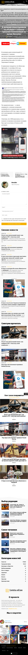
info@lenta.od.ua (12, 608)
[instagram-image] (4, 629)
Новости (4, 21)
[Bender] (7, 37)
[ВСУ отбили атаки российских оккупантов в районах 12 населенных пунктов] (5, 515)
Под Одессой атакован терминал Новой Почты (14, 438)
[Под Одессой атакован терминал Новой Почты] (14, 355)
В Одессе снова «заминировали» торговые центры (5, 175)
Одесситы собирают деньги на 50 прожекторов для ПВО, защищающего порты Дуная (18, 550)
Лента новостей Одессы (11, 645)
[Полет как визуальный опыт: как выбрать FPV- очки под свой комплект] (14, 332)
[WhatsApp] (21, 47)
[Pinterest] (18, 47)
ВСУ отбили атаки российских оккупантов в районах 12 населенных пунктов (18, 514)
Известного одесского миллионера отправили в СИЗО (17, 534)
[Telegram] (15, 616)
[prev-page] (12, 489)
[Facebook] (11, 47)
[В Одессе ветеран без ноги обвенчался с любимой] (14, 472)
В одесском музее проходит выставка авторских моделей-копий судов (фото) (13, 258)
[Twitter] (14, 47)
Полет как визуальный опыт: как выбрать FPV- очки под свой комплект (12, 236)
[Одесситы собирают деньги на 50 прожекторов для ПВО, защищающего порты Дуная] (5, 551)
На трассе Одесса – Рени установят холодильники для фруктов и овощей (21, 175)
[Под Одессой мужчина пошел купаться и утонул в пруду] (5, 543)
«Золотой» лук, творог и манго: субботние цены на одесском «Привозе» (17, 506)
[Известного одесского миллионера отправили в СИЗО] (5, 535)
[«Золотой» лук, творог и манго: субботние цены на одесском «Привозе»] (5, 507)
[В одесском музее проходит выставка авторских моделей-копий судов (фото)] (14, 451)
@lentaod (7, 621)
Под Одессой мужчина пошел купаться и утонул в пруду (18, 541)
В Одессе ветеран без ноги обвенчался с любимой (14, 481)
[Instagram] (12, 616)
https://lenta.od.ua (15, 184)
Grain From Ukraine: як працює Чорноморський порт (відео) (18, 520)
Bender (10, 36)
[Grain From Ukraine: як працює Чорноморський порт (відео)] (5, 522)
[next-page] (15, 489)
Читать (25, 621)
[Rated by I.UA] (14, 653)
